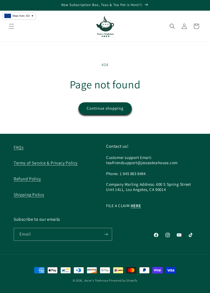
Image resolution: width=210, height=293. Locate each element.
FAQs (19, 147)
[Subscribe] (106, 234)
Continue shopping (105, 108)
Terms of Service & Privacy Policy (46, 163)
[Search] (172, 26)
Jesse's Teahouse (96, 280)
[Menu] (11, 26)
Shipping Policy (29, 195)
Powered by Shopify (123, 280)
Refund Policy (27, 179)
